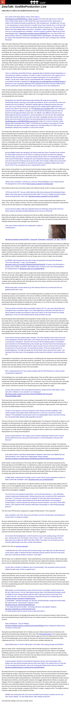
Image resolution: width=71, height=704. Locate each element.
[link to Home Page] (2, 3)
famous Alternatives (45, 634)
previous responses (22, 546)
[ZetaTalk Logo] (38, 3)
